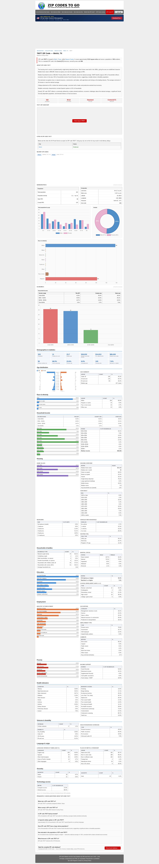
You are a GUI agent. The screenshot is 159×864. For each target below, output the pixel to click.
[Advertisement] (79, 35)
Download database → (112, 848)
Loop (58, 154)
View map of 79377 (79, 121)
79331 (39, 155)
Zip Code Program (72, 860)
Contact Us (80, 860)
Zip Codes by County (67, 12)
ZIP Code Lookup (100, 12)
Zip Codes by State (55, 12)
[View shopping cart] (119, 12)
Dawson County (69, 59)
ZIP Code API (109, 12)
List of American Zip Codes (42, 12)
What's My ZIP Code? (89, 12)
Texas (59, 59)
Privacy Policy (87, 860)
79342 (53, 155)
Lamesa (44, 154)
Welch (55, 59)
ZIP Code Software (64, 856)
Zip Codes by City (78, 12)
